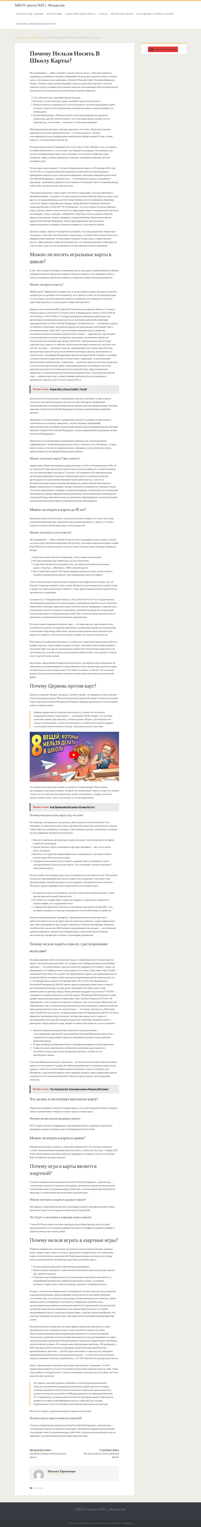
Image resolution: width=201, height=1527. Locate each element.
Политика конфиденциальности (36, 24)
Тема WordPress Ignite (85, 1523)
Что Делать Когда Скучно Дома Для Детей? (101, 1455)
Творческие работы (122, 14)
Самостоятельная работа (80, 14)
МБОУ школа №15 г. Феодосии (40, 5)
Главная (21, 37)
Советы (103, 14)
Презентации (54, 14)
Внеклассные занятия (30, 14)
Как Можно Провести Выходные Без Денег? (48, 1455)
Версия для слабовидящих (165, 49)
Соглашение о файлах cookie (155, 14)
